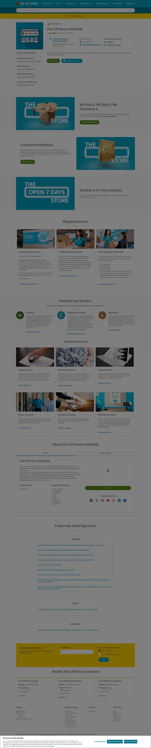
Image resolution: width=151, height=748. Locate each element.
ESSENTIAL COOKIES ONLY (115, 741)
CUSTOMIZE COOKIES (99, 741)
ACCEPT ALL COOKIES (130, 741)
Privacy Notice (51, 746)
